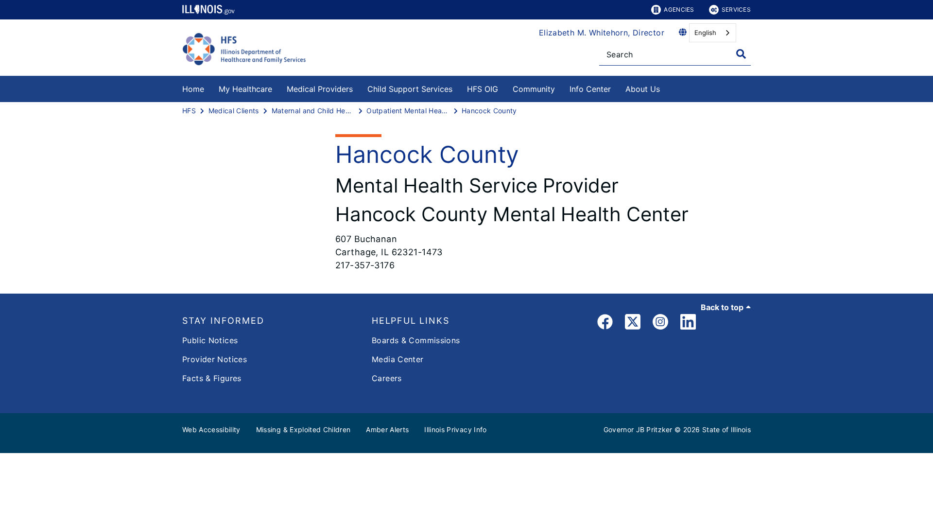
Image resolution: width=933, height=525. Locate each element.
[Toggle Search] (741, 54)
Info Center (590, 89)
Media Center (398, 359)
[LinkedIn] (688, 323)
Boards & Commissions (416, 340)
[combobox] (712, 32)
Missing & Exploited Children (303, 429)
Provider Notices (214, 359)
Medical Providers (320, 89)
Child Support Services (409, 89)
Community (534, 89)
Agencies (679, 9)
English (705, 32)
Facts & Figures (212, 378)
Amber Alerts (387, 429)
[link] (605, 323)
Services (736, 9)
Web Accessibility (211, 429)
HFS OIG (482, 89)
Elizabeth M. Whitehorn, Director (601, 32)
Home (193, 89)
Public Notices (210, 340)
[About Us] (667, 87)
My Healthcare (245, 89)
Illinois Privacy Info (455, 429)
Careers (387, 378)
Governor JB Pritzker (638, 429)
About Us (642, 89)
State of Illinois (726, 429)
